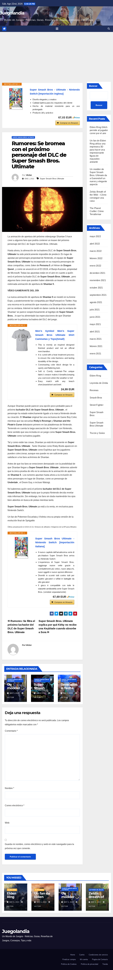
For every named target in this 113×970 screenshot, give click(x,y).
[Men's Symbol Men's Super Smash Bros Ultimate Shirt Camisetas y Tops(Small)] (21, 340)
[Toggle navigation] (57, 29)
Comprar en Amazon (69, 123)
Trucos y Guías (97, 433)
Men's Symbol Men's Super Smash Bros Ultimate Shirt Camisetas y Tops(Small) (54, 335)
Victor (29, 175)
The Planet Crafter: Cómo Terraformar (97, 211)
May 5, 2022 (69, 902)
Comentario (11, 731)
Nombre (9, 788)
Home (72, 955)
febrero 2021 (96, 346)
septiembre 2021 (98, 295)
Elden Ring (95, 376)
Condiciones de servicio (98, 955)
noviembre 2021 (98, 280)
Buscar (93, 86)
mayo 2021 (95, 324)
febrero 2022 (96, 258)
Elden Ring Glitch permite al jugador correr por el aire (99, 130)
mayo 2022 (95, 236)
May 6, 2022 (14, 902)
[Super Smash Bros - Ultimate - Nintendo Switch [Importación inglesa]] (16, 99)
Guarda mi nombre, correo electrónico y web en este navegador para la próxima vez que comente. (39, 846)
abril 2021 (95, 331)
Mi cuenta (84, 959)
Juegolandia (12, 13)
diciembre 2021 (97, 273)
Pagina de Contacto (100, 959)
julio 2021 (95, 309)
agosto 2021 (96, 302)
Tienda (105, 964)
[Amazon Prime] (76, 117)
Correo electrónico (14, 805)
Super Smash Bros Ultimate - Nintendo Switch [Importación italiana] (54, 542)
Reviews (94, 390)
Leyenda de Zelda (99, 383)
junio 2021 (95, 317)
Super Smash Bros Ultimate (23, 137)
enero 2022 (95, 266)
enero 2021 (95, 353)
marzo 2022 (96, 251)
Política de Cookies (69, 964)
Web (7, 823)
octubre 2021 (96, 287)
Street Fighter (96, 405)
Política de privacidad (89, 964)
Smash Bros (96, 397)
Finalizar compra (69, 959)
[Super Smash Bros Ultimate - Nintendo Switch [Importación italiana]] (21, 548)
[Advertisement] (56, 52)
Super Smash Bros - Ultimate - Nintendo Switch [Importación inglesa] (55, 91)
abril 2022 (95, 244)
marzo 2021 (96, 339)
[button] (109, 29)
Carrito (81, 955)
